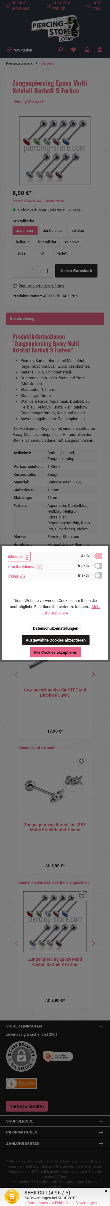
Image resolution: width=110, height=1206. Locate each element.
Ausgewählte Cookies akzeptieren (56, 640)
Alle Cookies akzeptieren (55, 652)
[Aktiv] (101, 556)
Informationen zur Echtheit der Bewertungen (60, 1203)
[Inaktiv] (101, 566)
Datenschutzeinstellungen (55, 628)
